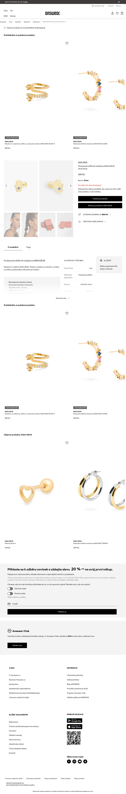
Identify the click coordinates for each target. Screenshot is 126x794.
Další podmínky (73, 680)
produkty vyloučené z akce (68, 580)
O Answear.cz (14, 675)
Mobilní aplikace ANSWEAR (78, 697)
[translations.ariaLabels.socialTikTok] (85, 761)
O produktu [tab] (13, 247)
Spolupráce (13, 684)
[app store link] (74, 726)
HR (16, 785)
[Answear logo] (52, 13)
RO (23, 785)
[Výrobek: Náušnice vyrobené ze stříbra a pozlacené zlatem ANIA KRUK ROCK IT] (37, 90)
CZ (11, 785)
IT (19, 785)
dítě (6, 16)
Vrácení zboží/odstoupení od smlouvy (24, 726)
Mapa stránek (79, 778)
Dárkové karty (15, 740)
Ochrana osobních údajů (19, 697)
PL (21, 785)
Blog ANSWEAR (73, 684)
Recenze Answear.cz (17, 680)
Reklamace (13, 722)
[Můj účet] (112, 13)
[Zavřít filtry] (119, 2)
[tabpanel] (63, 275)
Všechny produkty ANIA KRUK (100, 205)
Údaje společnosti (50, 778)
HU (18, 785)
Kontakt (12, 753)
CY (9, 785)
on (11, 10)
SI (24, 785)
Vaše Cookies (65, 778)
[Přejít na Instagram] (74, 761)
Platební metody (15, 735)
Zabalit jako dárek (16, 744)
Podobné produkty (100, 199)
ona (6, 10)
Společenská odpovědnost (19, 688)
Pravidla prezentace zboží (77, 688)
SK (26, 785)
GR (14, 785)
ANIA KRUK (82, 162)
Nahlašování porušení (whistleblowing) (24, 693)
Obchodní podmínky (75, 675)
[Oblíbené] (117, 13)
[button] (21, 185)
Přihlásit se (62, 612)
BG (7, 785)
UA (28, 785)
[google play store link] (74, 720)
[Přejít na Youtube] (80, 761)
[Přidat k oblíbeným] (67, 43)
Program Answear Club (76, 693)
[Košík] (122, 13)
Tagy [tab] (28, 247)
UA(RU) (32, 785)
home (13, 16)
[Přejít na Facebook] (69, 761)
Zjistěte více (17, 645)
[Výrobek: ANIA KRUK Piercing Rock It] (37, 489)
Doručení (12, 731)
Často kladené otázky (18, 748)
